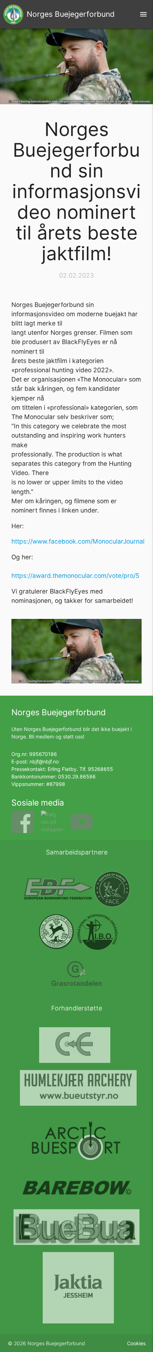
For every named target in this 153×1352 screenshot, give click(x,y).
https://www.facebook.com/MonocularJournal (77, 541)
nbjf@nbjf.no (44, 761)
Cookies (136, 1343)
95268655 (100, 769)
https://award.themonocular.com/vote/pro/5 (75, 575)
